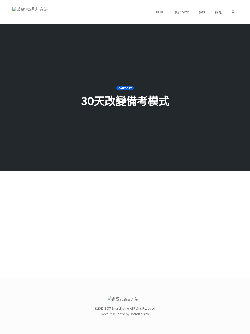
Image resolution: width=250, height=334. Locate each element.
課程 (218, 12)
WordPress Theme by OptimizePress (125, 314)
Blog (160, 12)
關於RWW (181, 12)
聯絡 (202, 12)
